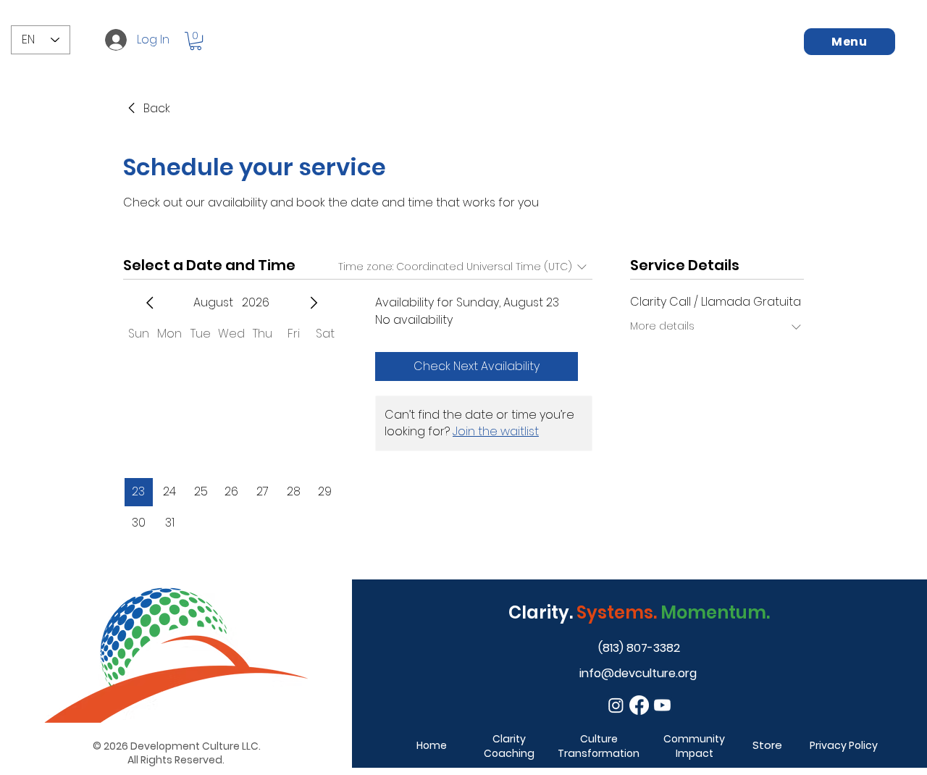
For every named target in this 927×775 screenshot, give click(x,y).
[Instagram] (616, 705)
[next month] (313, 302)
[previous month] (150, 302)
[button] (195, 41)
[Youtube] (662, 705)
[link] (146, 109)
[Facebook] (639, 705)
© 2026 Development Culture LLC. (176, 746)
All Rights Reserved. (176, 760)
